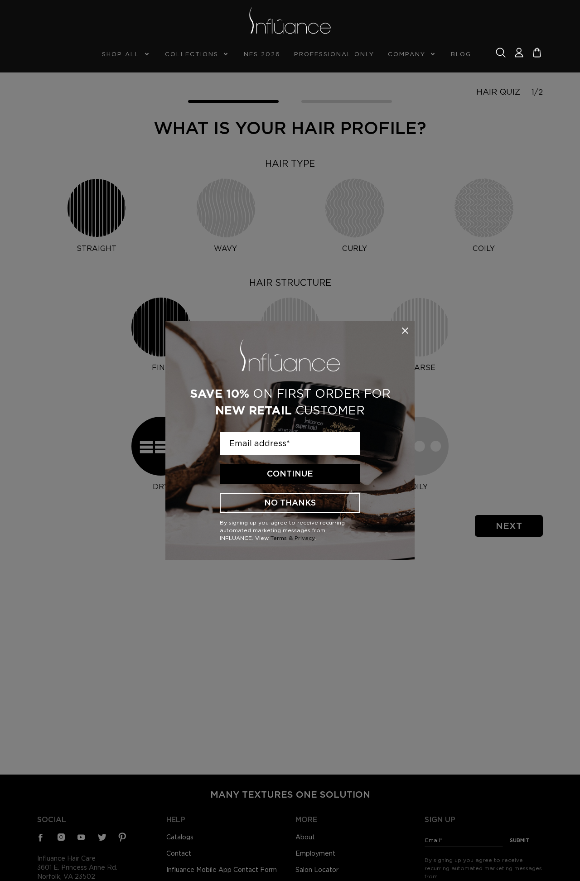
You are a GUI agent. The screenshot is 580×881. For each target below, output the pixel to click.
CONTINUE (290, 473)
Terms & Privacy (293, 537)
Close (405, 330)
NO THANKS (290, 502)
